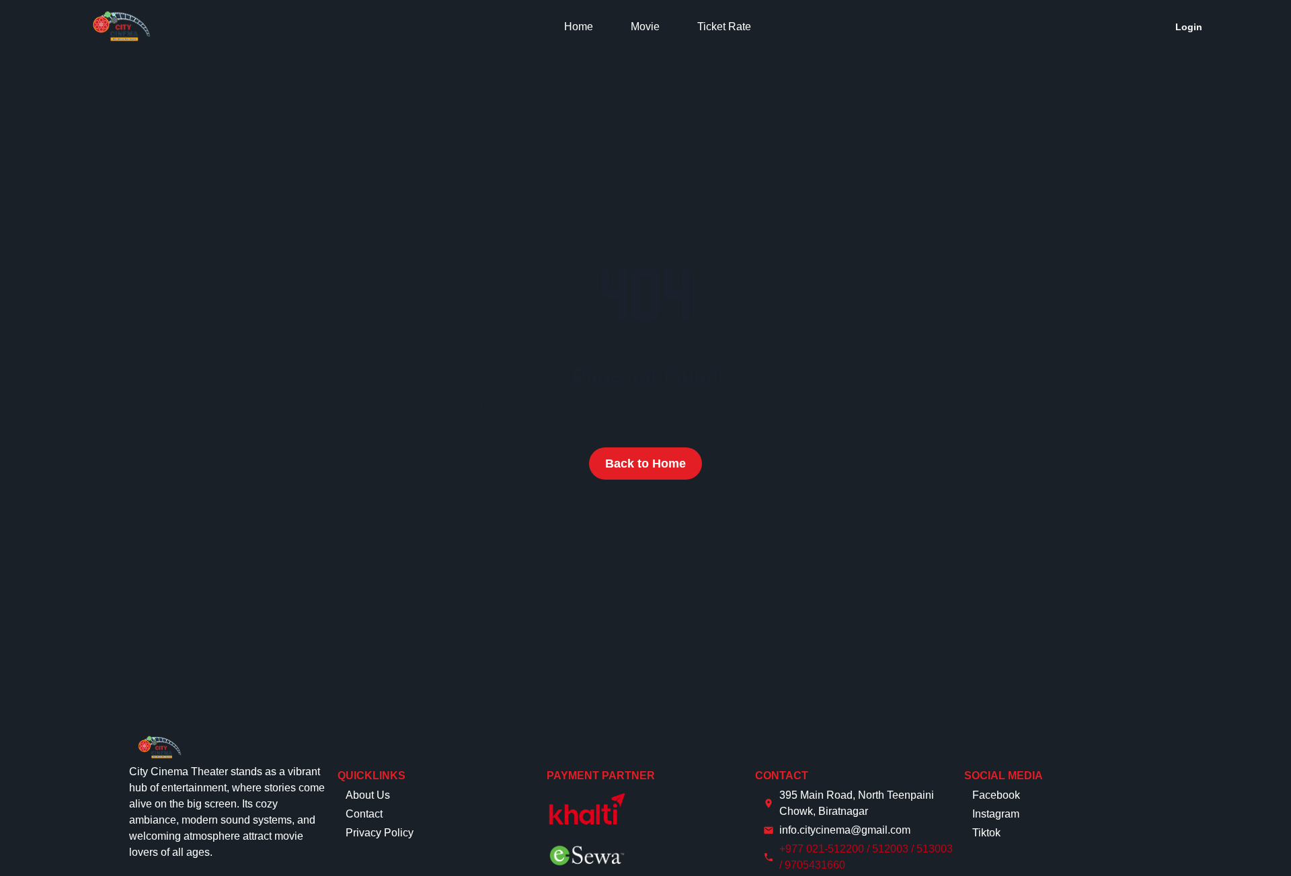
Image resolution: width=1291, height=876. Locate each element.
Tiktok (986, 832)
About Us (368, 795)
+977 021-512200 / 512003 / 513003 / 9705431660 (866, 857)
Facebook (996, 795)
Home (578, 26)
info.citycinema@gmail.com (844, 830)
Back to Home (645, 463)
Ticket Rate (724, 26)
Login (1188, 26)
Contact (364, 814)
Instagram (995, 814)
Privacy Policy (380, 832)
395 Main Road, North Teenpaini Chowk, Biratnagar (856, 803)
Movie (645, 26)
